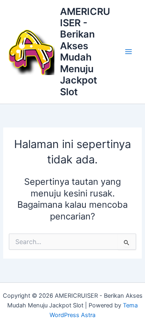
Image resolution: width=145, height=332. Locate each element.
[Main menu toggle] (128, 51)
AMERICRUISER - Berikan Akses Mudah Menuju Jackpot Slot (85, 52)
